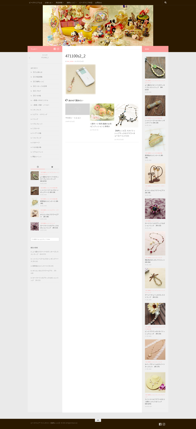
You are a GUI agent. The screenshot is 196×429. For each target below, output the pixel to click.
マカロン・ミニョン (73, 118)
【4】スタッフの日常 (39, 86)
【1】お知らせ (37, 72)
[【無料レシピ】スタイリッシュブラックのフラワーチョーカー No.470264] (126, 115)
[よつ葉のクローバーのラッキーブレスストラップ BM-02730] (35, 175)
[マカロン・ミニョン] (77, 109)
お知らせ (48, 3)
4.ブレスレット (37, 124)
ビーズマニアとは (35, 3)
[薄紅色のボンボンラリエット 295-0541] (155, 243)
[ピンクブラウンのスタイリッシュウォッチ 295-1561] (155, 314)
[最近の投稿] (38, 167)
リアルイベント (37, 152)
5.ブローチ (36, 128)
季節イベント (37, 157)
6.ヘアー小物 (36, 133)
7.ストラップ (36, 138)
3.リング (35, 119)
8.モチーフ (36, 143)
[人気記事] (52, 167)
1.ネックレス (36, 110)
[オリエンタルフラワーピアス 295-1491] (35, 213)
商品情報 (59, 3)
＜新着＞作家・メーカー (40, 105)
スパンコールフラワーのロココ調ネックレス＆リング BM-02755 (155, 401)
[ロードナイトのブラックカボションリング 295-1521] (35, 226)
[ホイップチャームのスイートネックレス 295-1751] (155, 349)
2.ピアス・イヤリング (39, 114)
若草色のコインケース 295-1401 (42, 266)
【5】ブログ (36, 91)
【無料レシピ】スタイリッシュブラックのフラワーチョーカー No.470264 (124, 133)
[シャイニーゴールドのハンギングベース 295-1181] (35, 191)
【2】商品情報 (37, 77)
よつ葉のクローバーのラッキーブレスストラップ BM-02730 (49, 179)
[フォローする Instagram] (58, 49)
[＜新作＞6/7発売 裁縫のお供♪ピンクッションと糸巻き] (102, 112)
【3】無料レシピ (38, 81)
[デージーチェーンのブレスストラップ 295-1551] (155, 278)
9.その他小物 (36, 147)
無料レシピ (71, 3)
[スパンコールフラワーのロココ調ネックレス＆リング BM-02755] (155, 382)
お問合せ (98, 3)
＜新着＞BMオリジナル (40, 100)
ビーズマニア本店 (85, 3)
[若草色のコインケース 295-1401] (35, 202)
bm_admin (70, 61)
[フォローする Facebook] (54, 49)
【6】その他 (36, 96)
